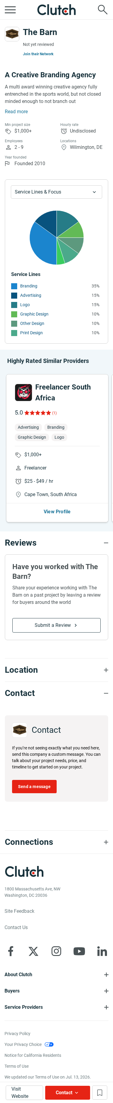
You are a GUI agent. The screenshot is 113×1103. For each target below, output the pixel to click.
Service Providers (24, 1007)
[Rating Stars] (37, 413)
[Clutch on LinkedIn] (102, 951)
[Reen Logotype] (23, 392)
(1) (54, 413)
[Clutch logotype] (56, 9)
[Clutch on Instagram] (56, 951)
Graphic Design (34, 314)
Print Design (31, 332)
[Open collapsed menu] (10, 9)
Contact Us (16, 927)
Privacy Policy (17, 1033)
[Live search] (103, 9)
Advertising (30, 295)
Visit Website (19, 1092)
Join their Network (38, 54)
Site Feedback (19, 911)
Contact (64, 1092)
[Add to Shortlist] (100, 1092)
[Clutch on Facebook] (11, 951)
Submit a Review (53, 625)
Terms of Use (17, 1066)
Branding (28, 286)
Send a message (34, 786)
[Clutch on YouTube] (79, 951)
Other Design (32, 323)
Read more (16, 111)
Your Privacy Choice (23, 1044)
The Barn (40, 32)
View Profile (57, 512)
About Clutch (18, 974)
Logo (25, 304)
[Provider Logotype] (12, 34)
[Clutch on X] (33, 951)
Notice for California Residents (33, 1055)
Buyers (12, 991)
